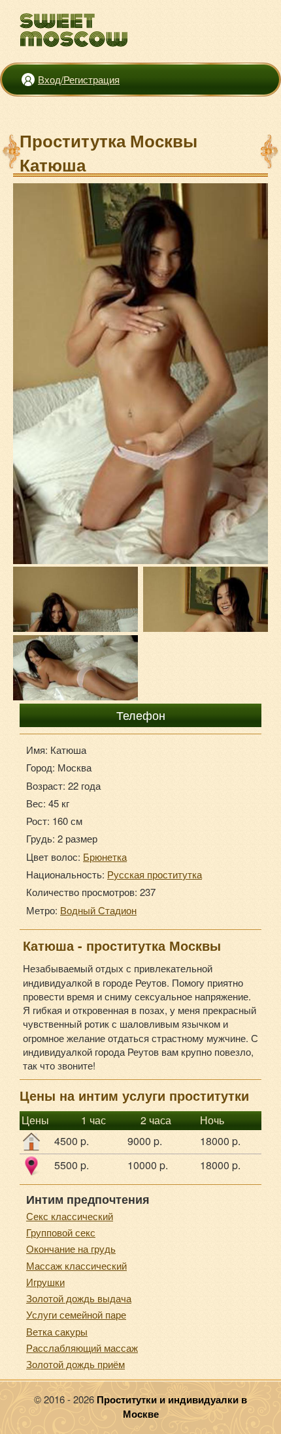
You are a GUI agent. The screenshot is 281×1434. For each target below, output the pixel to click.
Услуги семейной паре (76, 1314)
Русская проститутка (154, 874)
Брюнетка (105, 856)
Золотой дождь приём (75, 1364)
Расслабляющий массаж (82, 1347)
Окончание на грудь (71, 1248)
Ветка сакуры (57, 1331)
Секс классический (69, 1216)
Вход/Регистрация (79, 79)
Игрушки (45, 1282)
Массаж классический (76, 1265)
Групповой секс (60, 1232)
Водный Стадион (98, 910)
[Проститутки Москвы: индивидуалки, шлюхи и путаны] (74, 30)
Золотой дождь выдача (78, 1298)
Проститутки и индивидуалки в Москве (172, 1406)
